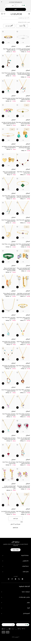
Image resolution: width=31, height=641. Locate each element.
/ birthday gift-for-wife (22, 22)
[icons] (22, 579)
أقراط (28, 608)
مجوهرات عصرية (26, 592)
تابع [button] (15, 9)
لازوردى (28, 22)
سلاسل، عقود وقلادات (24, 597)
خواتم (28, 602)
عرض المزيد (15, 518)
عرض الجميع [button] (15, 527)
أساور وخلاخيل (26, 613)
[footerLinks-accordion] (15, 555)
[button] (17, 32)
